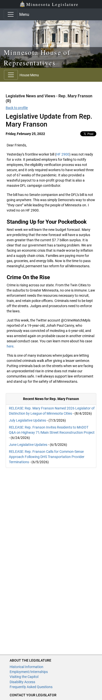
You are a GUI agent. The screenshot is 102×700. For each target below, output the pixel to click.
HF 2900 (62, 154)
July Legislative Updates (27, 420)
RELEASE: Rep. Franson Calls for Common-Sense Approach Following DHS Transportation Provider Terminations (46, 457)
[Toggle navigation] (11, 14)
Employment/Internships (29, 672)
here (10, 346)
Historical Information (26, 667)
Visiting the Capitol (24, 677)
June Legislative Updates (28, 445)
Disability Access (22, 682)
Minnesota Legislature (52, 4)
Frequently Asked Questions (31, 687)
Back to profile (17, 108)
